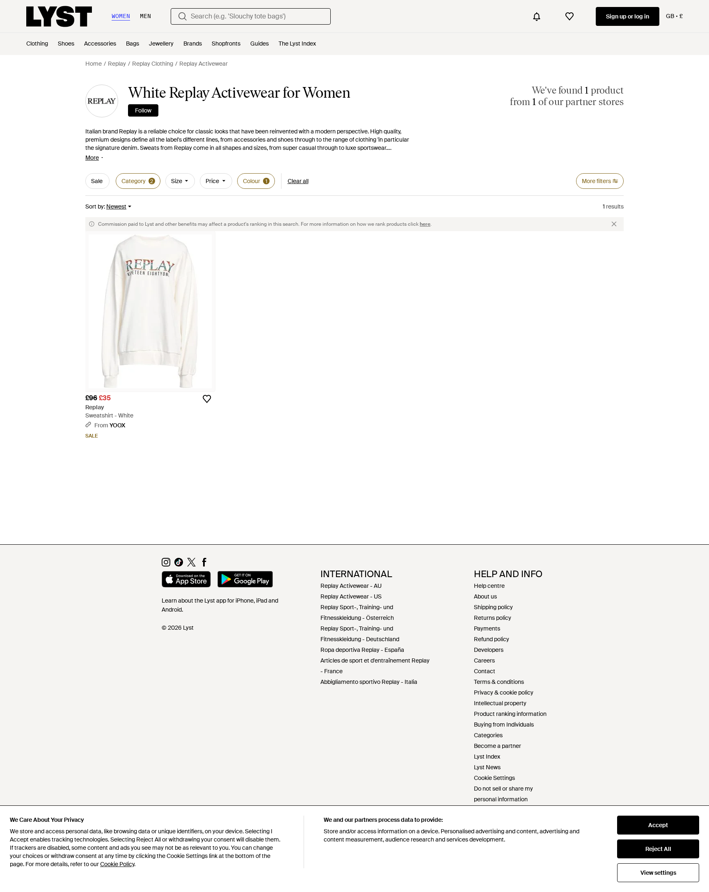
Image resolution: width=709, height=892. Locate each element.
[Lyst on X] (191, 564)
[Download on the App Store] (186, 580)
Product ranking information (510, 714)
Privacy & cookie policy (503, 692)
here (425, 224)
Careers (484, 660)
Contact (484, 671)
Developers (488, 650)
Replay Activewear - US (351, 596)
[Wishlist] (569, 16)
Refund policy (491, 639)
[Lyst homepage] (59, 16)
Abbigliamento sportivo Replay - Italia (368, 682)
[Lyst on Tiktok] (178, 564)
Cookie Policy (117, 864)
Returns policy (492, 617)
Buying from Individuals (504, 724)
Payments (487, 628)
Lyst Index (487, 756)
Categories (488, 735)
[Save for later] (207, 399)
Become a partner (497, 746)
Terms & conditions (499, 682)
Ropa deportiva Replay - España (362, 650)
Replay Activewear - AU (351, 585)
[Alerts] (536, 16)
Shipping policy (493, 607)
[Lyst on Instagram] (166, 564)
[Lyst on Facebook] (204, 564)
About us (485, 596)
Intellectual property (500, 703)
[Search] (183, 16)
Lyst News (487, 767)
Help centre (489, 585)
